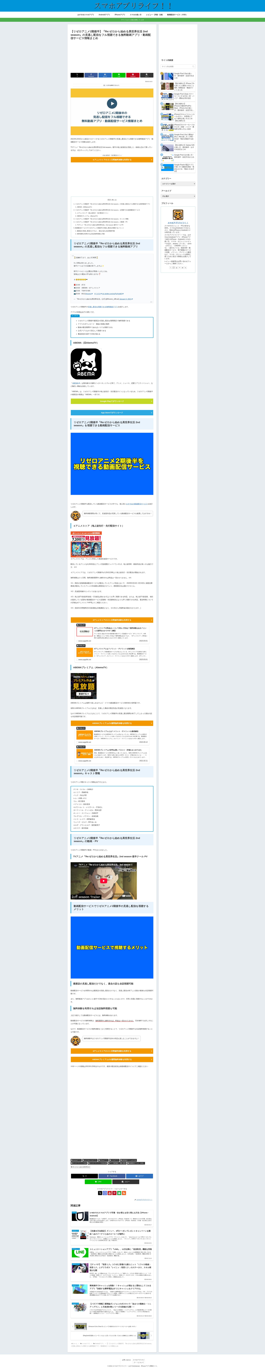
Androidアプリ (77, 1160)
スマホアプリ (115, 1160)
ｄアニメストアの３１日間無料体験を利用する (112, 160)
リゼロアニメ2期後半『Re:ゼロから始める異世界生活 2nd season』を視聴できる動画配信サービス (107, 210)
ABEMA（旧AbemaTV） (85, 207)
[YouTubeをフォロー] (110, 1193)
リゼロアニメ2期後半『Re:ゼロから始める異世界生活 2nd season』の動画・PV (101, 222)
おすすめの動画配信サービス (137, 504)
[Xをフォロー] (100, 1193)
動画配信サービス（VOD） (136, 1163)
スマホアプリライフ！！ (178, 223)
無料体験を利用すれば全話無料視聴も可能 (91, 234)
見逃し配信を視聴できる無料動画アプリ (103, 307)
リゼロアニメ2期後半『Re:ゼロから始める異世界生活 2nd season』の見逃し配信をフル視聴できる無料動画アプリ (112, 204)
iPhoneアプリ (104, 1160)
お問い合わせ (126, 1360)
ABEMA (75, 383)
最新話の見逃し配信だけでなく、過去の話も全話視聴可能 (96, 231)
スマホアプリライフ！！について (139, 1361)
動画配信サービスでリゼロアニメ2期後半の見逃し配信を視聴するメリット (99, 228)
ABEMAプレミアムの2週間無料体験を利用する (112, 723)
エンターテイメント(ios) (80, 1163)
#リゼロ (97, 294)
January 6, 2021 (125, 299)
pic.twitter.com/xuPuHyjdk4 (112, 294)
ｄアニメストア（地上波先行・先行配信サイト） (93, 213)
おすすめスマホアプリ (90, 1160)
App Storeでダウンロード (112, 413)
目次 (109, 200)
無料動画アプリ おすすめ (129, 1160)
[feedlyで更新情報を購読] (119, 1193)
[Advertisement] (112, 56)
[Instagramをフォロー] (105, 1193)
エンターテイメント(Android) (98, 1163)
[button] (146, 75)
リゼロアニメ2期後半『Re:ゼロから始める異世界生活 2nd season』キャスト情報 (101, 219)
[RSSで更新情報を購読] (124, 1193)
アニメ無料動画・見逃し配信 (118, 1163)
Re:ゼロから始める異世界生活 (81, 1167)
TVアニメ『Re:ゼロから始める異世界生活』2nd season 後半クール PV (100, 225)
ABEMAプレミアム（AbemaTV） (88, 216)
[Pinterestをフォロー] (114, 1193)
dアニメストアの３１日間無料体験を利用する (112, 620)
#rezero (88, 294)
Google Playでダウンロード (112, 401)
